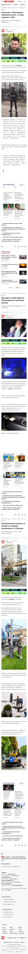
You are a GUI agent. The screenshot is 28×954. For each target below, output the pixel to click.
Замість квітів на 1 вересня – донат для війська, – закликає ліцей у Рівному (9, 257)
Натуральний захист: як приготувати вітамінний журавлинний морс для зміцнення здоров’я (13, 229)
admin (6, 29)
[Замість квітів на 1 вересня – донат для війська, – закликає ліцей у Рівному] (23, 257)
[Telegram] (26, 938)
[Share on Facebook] (7, 951)
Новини (4, 295)
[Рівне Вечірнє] (10, 1)
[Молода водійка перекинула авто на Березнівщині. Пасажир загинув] (23, 273)
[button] (2, 1)
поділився (18, 65)
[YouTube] (22, 938)
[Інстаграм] (24, 938)
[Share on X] (10, 951)
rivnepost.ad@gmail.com (17, 885)
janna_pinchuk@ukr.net (6, 883)
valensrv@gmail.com (6, 877)
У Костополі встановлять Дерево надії (13, 237)
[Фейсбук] (18, 938)
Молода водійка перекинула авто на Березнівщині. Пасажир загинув (9, 273)
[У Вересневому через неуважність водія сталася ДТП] (23, 281)
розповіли (11, 599)
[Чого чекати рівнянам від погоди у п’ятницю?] (23, 266)
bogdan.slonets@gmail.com (7, 880)
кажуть (10, 388)
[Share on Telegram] (17, 951)
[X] (20, 938)
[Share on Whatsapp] (14, 951)
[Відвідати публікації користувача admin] (2, 30)
